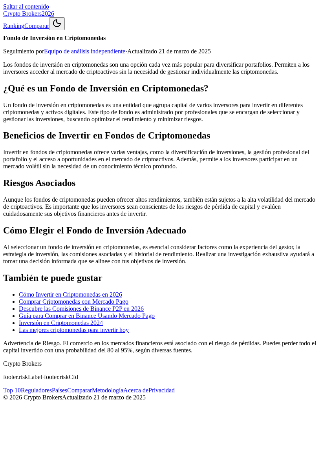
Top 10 (12, 390)
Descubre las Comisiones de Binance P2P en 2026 (81, 308)
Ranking (13, 25)
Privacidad (161, 390)
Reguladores (36, 390)
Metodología (107, 390)
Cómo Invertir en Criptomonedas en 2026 (70, 294)
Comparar (36, 25)
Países (59, 390)
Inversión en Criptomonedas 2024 (61, 322)
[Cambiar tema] (57, 23)
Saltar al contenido (26, 6)
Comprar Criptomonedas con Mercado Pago (73, 301)
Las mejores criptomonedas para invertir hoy (74, 329)
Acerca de (135, 390)
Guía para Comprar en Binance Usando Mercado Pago (87, 315)
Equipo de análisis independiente (84, 51)
